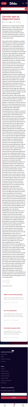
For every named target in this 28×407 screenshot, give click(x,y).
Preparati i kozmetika (5, 359)
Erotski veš (3, 361)
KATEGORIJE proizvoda (7, 352)
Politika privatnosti (5, 373)
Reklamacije (3, 382)
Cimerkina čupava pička (12, 328)
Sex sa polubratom (10, 310)
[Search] (26, 9)
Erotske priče (6, 22)
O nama (3, 368)
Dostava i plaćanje (5, 375)
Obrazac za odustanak (6, 380)
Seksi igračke (4, 354)
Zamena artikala (4, 378)
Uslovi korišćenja (4, 371)
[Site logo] (14, 3)
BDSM (2, 356)
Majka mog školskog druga (13, 294)
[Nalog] (23, 3)
